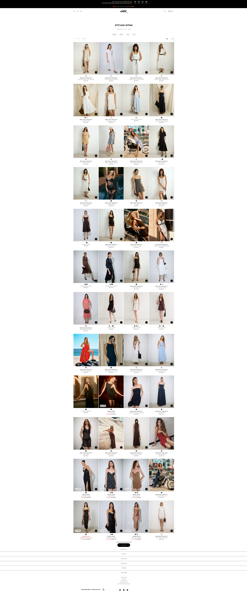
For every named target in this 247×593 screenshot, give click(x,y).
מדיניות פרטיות (124, 580)
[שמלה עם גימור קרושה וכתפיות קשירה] (85, 58)
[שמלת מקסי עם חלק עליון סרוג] (111, 58)
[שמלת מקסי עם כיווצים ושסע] (85, 516)
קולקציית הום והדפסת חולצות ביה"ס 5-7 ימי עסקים (123, 6)
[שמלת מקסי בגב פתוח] (136, 433)
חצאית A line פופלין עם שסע (136, 371)
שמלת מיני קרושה (136, 287)
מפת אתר (124, 579)
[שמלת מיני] (136, 183)
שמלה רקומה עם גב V (111, 121)
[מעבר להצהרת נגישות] (104, 589)
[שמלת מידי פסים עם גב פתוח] (111, 350)
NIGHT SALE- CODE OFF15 (161, 78)
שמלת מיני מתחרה (161, 204)
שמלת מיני (136, 204)
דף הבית (129, 29)
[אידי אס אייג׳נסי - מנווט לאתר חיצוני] (91, 589)
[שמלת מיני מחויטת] (111, 225)
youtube (127, 590)
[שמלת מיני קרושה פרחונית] (161, 516)
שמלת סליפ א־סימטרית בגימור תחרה (161, 246)
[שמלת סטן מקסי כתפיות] (136, 516)
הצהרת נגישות (124, 577)
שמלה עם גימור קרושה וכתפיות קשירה (86, 79)
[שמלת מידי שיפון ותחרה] (85, 475)
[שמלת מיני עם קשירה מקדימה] (111, 141)
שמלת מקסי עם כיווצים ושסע (86, 537)
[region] (84, 38)
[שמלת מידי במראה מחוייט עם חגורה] (136, 58)
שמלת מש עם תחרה (111, 204)
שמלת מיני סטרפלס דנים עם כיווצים (136, 412)
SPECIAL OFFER (111, 411)
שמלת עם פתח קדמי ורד (86, 411)
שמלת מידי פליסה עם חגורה (111, 286)
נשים (125, 29)
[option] (161, 75)
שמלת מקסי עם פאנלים (86, 371)
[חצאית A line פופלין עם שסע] (136, 350)
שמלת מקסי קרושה (162, 454)
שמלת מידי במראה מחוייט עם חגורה (136, 79)
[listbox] (161, 76)
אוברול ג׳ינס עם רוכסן (161, 496)
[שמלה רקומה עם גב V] (111, 100)
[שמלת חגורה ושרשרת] (85, 225)
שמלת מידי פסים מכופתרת (86, 329)
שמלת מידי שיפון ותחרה (86, 496)
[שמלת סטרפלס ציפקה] (161, 350)
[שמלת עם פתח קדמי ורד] (85, 391)
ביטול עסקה (124, 558)
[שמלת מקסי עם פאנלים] (85, 350)
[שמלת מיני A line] (85, 141)
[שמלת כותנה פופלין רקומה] (136, 100)
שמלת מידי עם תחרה (86, 204)
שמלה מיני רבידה (111, 412)
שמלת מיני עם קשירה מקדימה (111, 162)
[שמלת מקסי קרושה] (161, 433)
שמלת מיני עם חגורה (161, 327)
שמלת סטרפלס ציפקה (161, 371)
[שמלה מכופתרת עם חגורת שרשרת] (161, 58)
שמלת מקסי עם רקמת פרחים (161, 121)
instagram (120, 590)
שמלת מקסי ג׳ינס (161, 412)
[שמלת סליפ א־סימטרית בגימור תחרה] (161, 225)
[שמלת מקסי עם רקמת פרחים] (161, 100)
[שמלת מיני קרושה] (136, 266)
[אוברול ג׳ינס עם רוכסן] (161, 475)
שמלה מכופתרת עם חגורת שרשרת (161, 79)
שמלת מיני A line (86, 162)
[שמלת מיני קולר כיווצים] (136, 225)
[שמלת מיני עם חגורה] (161, 308)
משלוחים (124, 554)
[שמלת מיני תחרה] (136, 475)
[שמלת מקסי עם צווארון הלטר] (136, 141)
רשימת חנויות (124, 563)
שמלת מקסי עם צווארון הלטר (136, 162)
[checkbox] (134, 34)
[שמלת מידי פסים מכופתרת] (85, 308)
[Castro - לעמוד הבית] (123, 11)
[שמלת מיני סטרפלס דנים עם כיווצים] (136, 391)
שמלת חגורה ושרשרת (85, 244)
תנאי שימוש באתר (124, 582)
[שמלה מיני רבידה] (111, 391)
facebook (124, 590)
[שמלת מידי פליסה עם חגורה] (111, 266)
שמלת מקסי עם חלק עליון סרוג (111, 79)
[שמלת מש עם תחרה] (111, 183)
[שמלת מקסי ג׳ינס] (161, 391)
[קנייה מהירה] (171, 72)
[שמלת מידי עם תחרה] (85, 183)
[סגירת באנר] (237, 2)
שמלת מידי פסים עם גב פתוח (111, 371)
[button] (81, 11)
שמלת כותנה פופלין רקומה (136, 119)
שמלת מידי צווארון (86, 121)
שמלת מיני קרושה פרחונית (161, 537)
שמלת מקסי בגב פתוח (136, 454)
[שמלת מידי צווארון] (85, 100)
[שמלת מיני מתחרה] (161, 183)
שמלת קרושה (86, 454)
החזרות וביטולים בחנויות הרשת (123, 584)
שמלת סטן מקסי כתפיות (136, 537)
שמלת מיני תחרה (136, 496)
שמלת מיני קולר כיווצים (136, 246)
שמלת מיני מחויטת (111, 246)
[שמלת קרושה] (85, 433)
